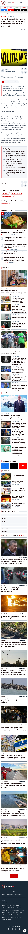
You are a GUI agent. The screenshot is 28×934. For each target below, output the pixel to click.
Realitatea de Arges (15, 915)
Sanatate (6, 249)
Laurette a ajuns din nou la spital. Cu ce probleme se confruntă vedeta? (19, 317)
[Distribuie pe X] (25, 72)
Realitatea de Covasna (16, 907)
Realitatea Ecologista (6, 905)
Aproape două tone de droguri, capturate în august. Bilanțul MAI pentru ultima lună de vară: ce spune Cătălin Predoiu (12, 417)
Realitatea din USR (6, 907)
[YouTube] (11, 10)
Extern (5, 255)
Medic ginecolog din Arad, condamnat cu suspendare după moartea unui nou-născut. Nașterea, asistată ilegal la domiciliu (19, 451)
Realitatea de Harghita (6, 912)
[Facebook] (4, 10)
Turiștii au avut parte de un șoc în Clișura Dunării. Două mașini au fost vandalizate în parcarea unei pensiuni (13, 729)
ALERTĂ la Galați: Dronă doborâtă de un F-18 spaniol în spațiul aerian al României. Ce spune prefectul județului (13, 672)
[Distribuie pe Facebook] (25, 69)
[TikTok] (24, 10)
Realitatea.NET (23, 557)
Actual (11, 13)
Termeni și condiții (11, 891)
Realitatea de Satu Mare (16, 917)
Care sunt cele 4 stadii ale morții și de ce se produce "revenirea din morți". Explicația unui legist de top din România (19, 361)
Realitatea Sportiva (6, 903)
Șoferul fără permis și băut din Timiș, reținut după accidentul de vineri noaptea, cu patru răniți (19, 442)
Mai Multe (14, 876)
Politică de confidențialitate (7, 894)
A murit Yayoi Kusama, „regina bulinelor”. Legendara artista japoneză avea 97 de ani (18, 301)
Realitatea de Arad (6, 915)
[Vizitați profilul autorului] (2, 70)
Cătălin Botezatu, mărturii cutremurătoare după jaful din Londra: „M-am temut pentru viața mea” (13, 292)
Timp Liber (4, 234)
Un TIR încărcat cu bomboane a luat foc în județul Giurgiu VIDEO (15, 166)
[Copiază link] (22, 69)
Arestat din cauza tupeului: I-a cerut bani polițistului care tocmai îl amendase (12, 870)
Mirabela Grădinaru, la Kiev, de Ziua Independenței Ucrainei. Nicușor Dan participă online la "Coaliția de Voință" (15, 259)
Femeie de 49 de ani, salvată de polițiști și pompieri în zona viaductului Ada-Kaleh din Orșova (15, 239)
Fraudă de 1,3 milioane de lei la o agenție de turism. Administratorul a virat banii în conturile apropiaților (13, 757)
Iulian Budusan (10, 71)
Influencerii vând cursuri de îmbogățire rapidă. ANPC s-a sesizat (19, 325)
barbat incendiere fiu (8, 196)
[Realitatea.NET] (7, 3)
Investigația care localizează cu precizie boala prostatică (11, 353)
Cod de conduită (18, 894)
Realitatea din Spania (6, 919)
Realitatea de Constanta (18, 912)
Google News (5, 203)
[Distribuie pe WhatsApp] (22, 72)
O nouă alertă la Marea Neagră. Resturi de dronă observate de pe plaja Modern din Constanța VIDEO (15, 173)
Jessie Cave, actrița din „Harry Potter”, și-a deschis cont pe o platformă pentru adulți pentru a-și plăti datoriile (19, 309)
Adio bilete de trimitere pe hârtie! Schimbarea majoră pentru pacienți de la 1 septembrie (19, 378)
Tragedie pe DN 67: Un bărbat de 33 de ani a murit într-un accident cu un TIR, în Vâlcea (13, 785)
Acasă (4, 13)
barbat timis (5, 193)
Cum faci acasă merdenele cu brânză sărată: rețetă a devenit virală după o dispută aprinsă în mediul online (13, 232)
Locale (5, 242)
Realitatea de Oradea (6, 910)
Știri (7, 13)
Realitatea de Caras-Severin (18, 910)
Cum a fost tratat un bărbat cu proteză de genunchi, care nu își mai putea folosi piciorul (19, 370)
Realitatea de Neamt (17, 905)
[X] (17, 10)
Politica (6, 262)
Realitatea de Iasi (5, 917)
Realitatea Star (15, 903)
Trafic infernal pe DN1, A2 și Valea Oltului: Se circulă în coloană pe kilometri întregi (14, 161)
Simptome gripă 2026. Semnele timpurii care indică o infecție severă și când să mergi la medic (15, 246)
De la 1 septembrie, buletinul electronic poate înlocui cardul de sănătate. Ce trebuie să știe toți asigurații (19, 387)
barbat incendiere (17, 193)
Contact (3, 891)
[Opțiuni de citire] (25, 931)
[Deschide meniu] (25, 3)
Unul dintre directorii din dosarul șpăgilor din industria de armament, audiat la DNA (19, 425)
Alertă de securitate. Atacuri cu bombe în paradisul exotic (18, 497)
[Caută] (21, 3)
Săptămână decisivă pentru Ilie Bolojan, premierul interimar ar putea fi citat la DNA (18, 434)
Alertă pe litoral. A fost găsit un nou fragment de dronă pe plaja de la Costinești (12, 700)
